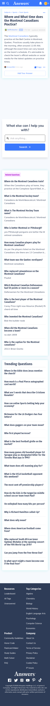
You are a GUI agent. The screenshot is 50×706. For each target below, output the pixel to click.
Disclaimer (30, 658)
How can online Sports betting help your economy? (24, 404)
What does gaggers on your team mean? (24, 425)
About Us (30, 638)
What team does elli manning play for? (23, 465)
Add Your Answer (25, 73)
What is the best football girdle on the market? (23, 443)
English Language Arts (35, 613)
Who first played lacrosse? (17, 433)
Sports (15, 12)
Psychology (31, 618)
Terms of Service (33, 648)
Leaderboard (9, 593)
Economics (30, 628)
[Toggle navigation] (3, 3)
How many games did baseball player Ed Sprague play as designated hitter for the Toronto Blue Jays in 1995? (24, 455)
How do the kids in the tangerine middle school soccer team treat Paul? (24, 494)
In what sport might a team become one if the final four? (24, 562)
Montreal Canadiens (19, 36)
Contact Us (31, 643)
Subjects (7, 12)
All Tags (7, 598)
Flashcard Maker (11, 648)
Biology (29, 603)
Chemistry (30, 598)
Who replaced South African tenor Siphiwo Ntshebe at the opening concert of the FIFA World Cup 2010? (24, 542)
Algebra (29, 593)
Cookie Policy (31, 663)
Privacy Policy (32, 653)
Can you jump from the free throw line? (23, 552)
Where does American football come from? (22, 530)
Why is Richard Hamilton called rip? (22, 512)
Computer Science (34, 623)
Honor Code (9, 643)
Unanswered (9, 603)
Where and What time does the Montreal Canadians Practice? (23, 20)
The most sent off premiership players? (23, 484)
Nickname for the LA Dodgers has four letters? (23, 415)
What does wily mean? (15, 520)
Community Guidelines (13, 638)
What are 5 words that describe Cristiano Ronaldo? (24, 394)
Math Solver (9, 658)
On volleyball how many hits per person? (24, 503)
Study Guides (10, 653)
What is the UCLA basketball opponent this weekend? (23, 475)
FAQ (6, 663)
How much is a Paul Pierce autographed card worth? (23, 383)
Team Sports (23, 12)
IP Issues (30, 668)
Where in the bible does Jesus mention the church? (23, 372)
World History (32, 608)
